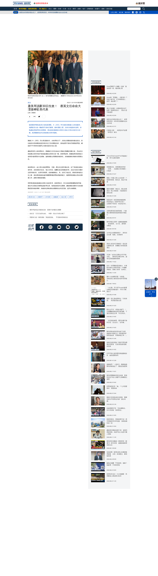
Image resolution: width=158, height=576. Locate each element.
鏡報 (103, 9)
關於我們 (127, 12)
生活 (69, 9)
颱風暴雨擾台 (32, 9)
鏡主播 (121, 12)
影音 (15, 9)
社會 (64, 9)
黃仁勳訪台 (43, 9)
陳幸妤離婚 (23, 9)
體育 (74, 9)
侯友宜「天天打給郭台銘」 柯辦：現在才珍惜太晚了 (47, 214)
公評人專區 (114, 12)
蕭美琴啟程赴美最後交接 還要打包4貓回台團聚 (45, 210)
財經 (59, 9)
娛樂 (79, 9)
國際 (54, 9)
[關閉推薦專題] (156, 279)
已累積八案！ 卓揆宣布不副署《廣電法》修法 (35, 12)
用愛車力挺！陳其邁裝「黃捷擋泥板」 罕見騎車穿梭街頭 (49, 217)
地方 (83, 9)
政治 (50, 9)
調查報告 (90, 9)
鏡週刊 (97, 9)
